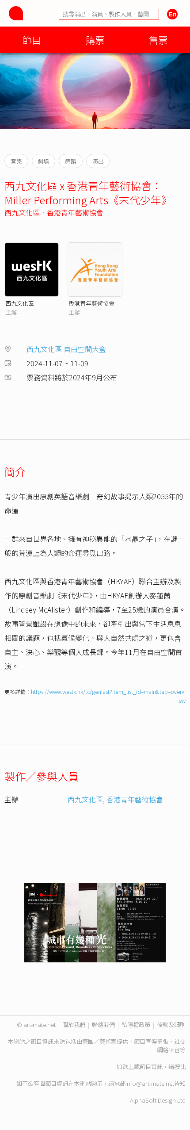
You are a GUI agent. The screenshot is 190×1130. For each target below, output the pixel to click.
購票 (95, 39)
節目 (32, 39)
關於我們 (73, 1024)
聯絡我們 (103, 1024)
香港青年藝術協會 (75, 212)
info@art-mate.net (149, 1083)
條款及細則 (171, 1024)
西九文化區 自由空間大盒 (66, 349)
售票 (158, 39)
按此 (180, 1066)
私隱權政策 (136, 1024)
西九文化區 (22, 212)
